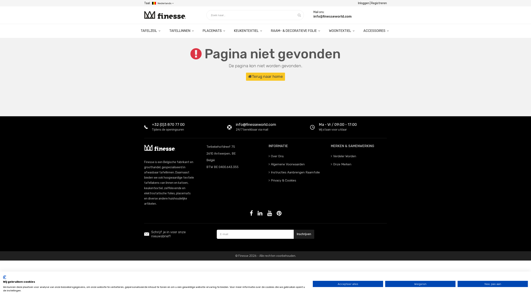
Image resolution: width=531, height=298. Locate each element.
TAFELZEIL (149, 31)
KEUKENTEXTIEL (246, 31)
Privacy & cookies (283, 180)
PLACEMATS (213, 31)
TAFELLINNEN (180, 31)
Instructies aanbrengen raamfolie (295, 172)
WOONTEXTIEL (340, 31)
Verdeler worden (344, 156)
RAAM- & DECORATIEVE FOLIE (294, 31)
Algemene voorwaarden (288, 164)
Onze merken (342, 164)
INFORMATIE (278, 146)
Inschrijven (304, 234)
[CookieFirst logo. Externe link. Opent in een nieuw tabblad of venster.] (4, 277)
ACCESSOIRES (374, 31)
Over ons (277, 156)
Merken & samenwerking (352, 146)
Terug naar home (267, 76)
